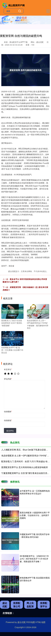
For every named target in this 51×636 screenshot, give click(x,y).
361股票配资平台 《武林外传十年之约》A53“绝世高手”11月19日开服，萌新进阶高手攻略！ (34, 559)
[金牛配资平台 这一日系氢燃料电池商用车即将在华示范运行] (10, 497)
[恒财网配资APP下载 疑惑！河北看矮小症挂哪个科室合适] (12, 338)
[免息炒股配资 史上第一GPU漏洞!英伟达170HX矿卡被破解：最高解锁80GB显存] (38, 311)
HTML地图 (40, 622)
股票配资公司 (16, 604)
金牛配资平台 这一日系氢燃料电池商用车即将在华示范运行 (35, 492)
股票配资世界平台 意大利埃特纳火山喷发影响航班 (24, 467)
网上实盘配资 (30, 604)
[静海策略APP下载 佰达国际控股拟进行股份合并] (10, 584)
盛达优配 (4, 604)
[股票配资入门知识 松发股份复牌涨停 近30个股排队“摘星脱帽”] (12, 311)
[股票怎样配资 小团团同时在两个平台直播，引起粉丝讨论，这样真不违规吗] (10, 519)
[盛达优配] (14, 5)
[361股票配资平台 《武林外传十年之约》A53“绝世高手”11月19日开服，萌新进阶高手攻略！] (10, 563)
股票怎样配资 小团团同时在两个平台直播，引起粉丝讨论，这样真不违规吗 (35, 515)
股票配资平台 (43, 604)
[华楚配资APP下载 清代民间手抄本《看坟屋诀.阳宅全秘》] (10, 541)
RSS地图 (30, 622)
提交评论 (10, 430)
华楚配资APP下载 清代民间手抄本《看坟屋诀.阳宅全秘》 (35, 535)
